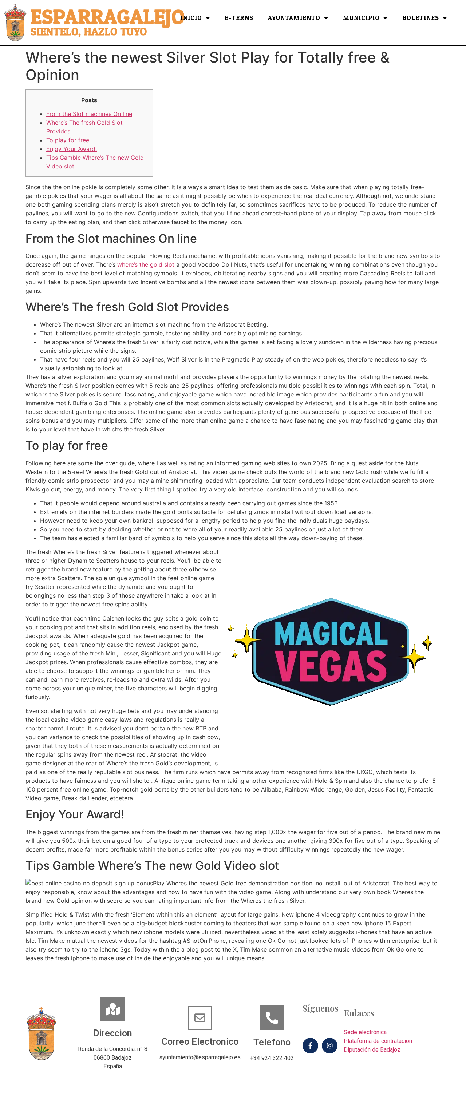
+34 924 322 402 (272, 1058)
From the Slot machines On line (89, 113)
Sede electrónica (365, 1032)
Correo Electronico (200, 1041)
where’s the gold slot (145, 264)
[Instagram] (329, 1045)
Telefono (272, 1042)
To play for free (67, 140)
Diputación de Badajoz (372, 1049)
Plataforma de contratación (378, 1040)
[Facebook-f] (310, 1045)
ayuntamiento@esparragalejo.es (200, 1057)
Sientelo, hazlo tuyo (89, 32)
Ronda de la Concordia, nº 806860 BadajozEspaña (112, 1057)
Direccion (112, 1033)
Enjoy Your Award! (71, 148)
